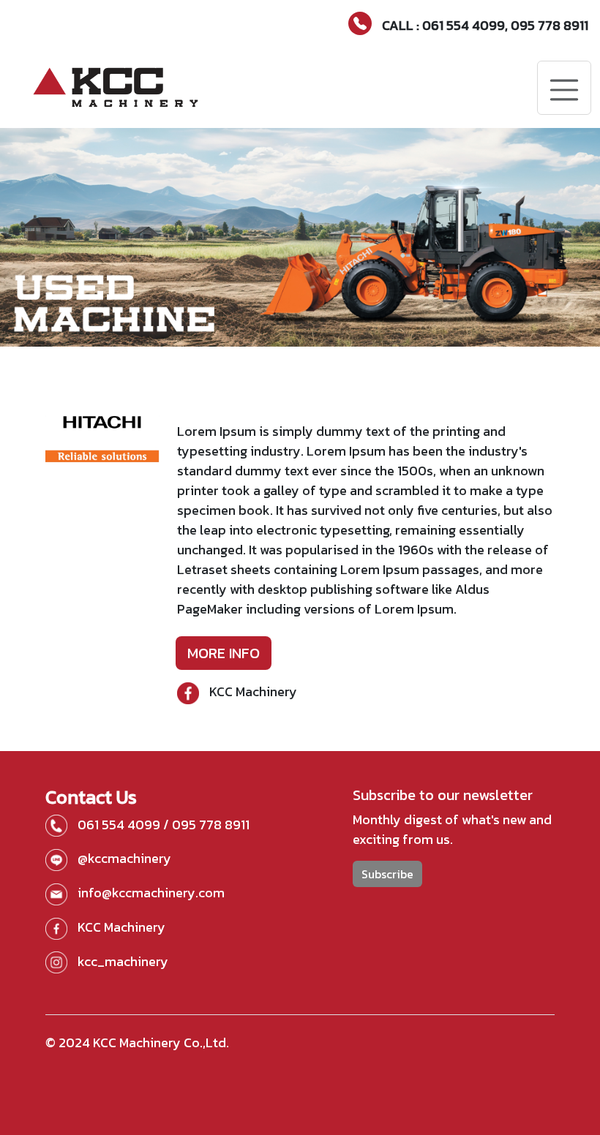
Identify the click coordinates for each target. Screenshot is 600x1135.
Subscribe (387, 874)
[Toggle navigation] (564, 88)
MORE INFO (223, 653)
